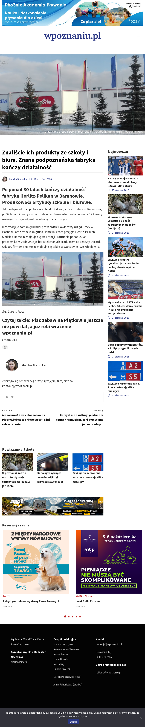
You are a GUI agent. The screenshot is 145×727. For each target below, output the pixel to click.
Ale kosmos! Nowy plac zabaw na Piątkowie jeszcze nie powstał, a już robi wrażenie (26, 417)
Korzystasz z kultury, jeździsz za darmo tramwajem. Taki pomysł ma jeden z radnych (79, 417)
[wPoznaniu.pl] (72, 36)
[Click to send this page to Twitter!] (12, 396)
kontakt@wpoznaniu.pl (17, 386)
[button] (65, 616)
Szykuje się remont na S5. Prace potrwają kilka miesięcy (87, 477)
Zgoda (73, 721)
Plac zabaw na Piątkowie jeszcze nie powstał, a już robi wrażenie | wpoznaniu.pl (52, 326)
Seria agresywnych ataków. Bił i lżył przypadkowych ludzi (50, 477)
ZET (14, 340)
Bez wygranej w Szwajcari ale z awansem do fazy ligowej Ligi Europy (124, 182)
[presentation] (5, 574)
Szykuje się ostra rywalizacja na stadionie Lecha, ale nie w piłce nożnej (123, 265)
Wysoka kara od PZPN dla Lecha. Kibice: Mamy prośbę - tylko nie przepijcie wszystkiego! (125, 307)
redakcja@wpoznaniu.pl (109, 644)
